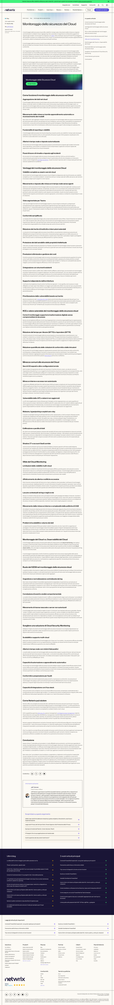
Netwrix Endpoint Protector (28, 955)
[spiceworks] (26, 994)
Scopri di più (32, 84)
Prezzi (89, 10)
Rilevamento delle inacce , (10, 31)
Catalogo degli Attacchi (45, 962)
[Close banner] (108, 1)
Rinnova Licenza (79, 951)
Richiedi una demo (101, 10)
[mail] (44, 773)
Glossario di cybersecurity (45, 949)
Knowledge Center (80, 956)
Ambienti (7, 965)
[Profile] (98, 5)
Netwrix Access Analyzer (28, 949)
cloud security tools (42, 299)
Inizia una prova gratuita (85, 1)
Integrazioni (7, 967)
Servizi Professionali (80, 953)
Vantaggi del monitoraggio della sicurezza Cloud (96, 27)
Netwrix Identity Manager (28, 956)
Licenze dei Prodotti (62, 984)
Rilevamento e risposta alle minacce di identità (12, 961)
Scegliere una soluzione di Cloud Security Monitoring (96, 52)
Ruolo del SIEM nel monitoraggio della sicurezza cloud (95, 47)
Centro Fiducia (61, 979)
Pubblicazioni (43, 956)
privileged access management (66, 713)
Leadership (96, 949)
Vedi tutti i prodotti (26, 960)
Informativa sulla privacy (63, 977)
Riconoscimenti (97, 956)
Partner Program (61, 947)
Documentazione (44, 951)
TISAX (41, 983)
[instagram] (22, 994)
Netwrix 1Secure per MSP (28, 947)
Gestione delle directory (10, 954)
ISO (41, 975)
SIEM (52, 35)
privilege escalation (43, 160)
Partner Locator (61, 953)
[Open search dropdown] (103, 5)
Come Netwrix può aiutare (92, 56)
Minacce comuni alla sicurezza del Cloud (96, 36)
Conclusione (88, 59)
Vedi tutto (42, 985)
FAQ (77, 960)
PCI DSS (42, 981)
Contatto (95, 960)
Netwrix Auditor (26, 951)
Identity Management (9, 958)
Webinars (60, 956)
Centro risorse (25, 18)
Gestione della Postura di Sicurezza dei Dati (12, 952)
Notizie (41, 955)
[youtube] (18, 994)
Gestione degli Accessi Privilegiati (12, 963)
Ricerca (42, 958)
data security (41, 713)
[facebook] (40, 773)
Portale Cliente (79, 947)
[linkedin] (32, 773)
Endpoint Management (10, 956)
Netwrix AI (96, 951)
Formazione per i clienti (81, 949)
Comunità (92, 5)
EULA (59, 973)
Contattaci (76, 5)
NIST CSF (42, 979)
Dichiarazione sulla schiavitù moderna (64, 982)
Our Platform (7, 947)
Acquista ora (66, 5)
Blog (31, 18)
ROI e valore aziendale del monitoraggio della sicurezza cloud (96, 32)
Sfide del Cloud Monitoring (92, 39)
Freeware (42, 953)
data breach (48, 355)
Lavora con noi (97, 953)
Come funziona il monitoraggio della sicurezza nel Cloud (95, 23)
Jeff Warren (10, 26)
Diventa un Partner (62, 949)
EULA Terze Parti (61, 975)
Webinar (42, 960)
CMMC (41, 973)
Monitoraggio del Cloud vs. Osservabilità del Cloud (96, 43)
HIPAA (41, 977)
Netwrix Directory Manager (28, 953)
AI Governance (8, 949)
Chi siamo (96, 947)
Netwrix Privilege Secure (28, 958)
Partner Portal (61, 955)
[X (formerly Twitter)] (36, 773)
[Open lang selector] (107, 5)
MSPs (59, 951)
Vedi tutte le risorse (44, 964)
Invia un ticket (79, 958)
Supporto (84, 5)
